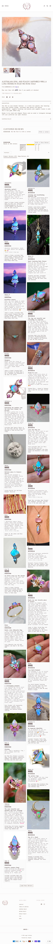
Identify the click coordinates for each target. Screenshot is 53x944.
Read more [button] (8, 424)
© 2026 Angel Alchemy (26, 935)
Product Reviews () (10, 156)
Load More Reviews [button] (26, 885)
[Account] (44, 5)
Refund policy (22, 911)
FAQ (20, 916)
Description (5, 103)
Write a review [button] (44, 132)
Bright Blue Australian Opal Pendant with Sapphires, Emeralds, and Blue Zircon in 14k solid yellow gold (38, 501)
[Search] (47, 5)
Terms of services (24, 906)
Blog (20, 918)
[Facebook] (42, 905)
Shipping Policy (6, 119)
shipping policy (23, 909)
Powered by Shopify (26, 937)
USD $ (25, 929)
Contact (21, 904)
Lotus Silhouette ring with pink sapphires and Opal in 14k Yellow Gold (14, 646)
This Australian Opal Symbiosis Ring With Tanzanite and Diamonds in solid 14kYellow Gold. (38, 785)
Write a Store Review (42, 142)
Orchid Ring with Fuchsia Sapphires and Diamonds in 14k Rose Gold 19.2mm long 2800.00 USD (14, 827)
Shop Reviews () (23, 156)
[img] (10, 142)
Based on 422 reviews (10, 143)
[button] (23, 144)
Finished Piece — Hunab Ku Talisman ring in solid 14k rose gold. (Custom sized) (38, 390)
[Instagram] (45, 905)
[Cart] (50, 5)
